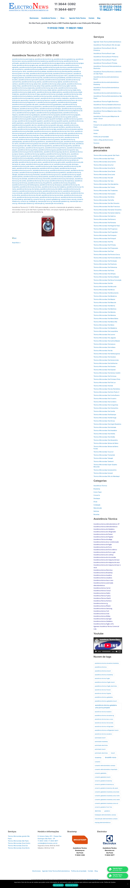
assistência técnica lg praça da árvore (56, 152)
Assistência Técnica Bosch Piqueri (105, 60)
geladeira (107, 811)
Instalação (97, 505)
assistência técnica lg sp (41, 170)
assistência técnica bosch (103, 671)
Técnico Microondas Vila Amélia (104, 434)
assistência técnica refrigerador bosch (106, 730)
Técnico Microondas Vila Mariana (105, 315)
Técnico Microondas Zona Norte (104, 168)
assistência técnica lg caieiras (32, 82)
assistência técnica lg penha (62, 146)
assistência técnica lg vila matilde (51, 189)
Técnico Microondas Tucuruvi (103, 452)
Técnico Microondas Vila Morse (104, 290)
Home (96, 133)
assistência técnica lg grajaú (67, 102)
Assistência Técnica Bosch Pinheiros (106, 57)
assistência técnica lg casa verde (46, 88)
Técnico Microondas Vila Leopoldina (106, 331)
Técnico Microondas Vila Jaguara (105, 338)
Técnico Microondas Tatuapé (103, 458)
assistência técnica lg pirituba (28, 150)
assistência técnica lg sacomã (66, 156)
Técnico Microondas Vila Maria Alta (105, 322)
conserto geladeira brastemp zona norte (107, 795)
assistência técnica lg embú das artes (65, 96)
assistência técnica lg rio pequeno (44, 156)
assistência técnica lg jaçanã (50, 115)
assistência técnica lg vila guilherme (40, 183)
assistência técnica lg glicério (47, 102)
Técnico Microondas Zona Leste (104, 174)
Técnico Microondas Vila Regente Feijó (107, 226)
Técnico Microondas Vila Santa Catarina (107, 213)
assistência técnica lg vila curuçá (38, 181)
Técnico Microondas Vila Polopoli (105, 238)
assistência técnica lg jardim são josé (63, 123)
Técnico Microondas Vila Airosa (104, 421)
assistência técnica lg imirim (29, 108)
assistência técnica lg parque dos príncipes (33, 143)
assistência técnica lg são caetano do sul (39, 164)
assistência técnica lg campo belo (30, 84)
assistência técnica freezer (103, 690)
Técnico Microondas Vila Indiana (104, 347)
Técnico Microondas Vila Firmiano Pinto (107, 379)
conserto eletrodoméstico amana (105, 765)
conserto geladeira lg (53, 199)
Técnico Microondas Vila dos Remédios (107, 389)
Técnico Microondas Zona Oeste (104, 171)
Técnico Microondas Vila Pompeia (105, 235)
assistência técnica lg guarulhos (31, 106)
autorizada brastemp (101, 741)
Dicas (95, 502)
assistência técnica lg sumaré (60, 170)
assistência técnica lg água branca (53, 63)
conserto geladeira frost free (103, 807)
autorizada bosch (100, 737)
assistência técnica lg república (35, 154)
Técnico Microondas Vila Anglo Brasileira (107, 424)
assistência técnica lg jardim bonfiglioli (50, 119)
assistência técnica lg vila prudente (58, 193)
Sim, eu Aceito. (58, 885)
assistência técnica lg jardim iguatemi (30, 121)
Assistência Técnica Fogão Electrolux (106, 101)
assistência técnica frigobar (103, 693)
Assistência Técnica (100, 486)
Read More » (16, 243)
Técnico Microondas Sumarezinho (105, 470)
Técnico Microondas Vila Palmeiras (105, 267)
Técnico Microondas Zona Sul (103, 165)
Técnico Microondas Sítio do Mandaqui (107, 476)
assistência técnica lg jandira (22, 117)
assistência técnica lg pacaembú (28, 139)
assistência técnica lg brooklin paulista (31, 80)
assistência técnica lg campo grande (54, 84)
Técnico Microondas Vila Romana (105, 222)
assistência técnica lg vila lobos (30, 187)
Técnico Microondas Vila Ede (103, 386)
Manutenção (98, 508)
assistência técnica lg (55, 61)
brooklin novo (110, 757)
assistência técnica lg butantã (55, 80)
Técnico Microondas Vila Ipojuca (104, 344)
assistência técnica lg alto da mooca (54, 67)
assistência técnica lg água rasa (27, 65)
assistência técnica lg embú (42, 96)
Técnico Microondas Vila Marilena (105, 309)
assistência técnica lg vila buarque (62, 179)
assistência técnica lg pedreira (42, 146)
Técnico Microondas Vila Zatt (103, 178)
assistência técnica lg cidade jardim (24, 92)
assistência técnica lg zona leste (52, 195)
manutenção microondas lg (54, 203)
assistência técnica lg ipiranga (72, 108)
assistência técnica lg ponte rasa (67, 150)
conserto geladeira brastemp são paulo (106, 788)
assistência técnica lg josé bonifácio (53, 127)
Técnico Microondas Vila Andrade (105, 427)
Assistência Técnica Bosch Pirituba (105, 63)
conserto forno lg (39, 199)
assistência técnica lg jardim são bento (37, 123)
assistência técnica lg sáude (49, 168)
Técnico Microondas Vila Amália (104, 437)
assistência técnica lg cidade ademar (44, 90)
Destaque (97, 498)
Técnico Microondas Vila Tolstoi (104, 187)
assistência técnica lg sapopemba (28, 168)
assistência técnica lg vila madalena (54, 187)
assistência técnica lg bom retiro (57, 76)
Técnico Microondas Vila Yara (103, 181)
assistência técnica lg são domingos (66, 164)
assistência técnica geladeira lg (64, 59)
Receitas (96, 514)
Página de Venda (92, 880)
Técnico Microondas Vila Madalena (105, 328)
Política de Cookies (71, 885)
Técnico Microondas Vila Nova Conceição (107, 280)
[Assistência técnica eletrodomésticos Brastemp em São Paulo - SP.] (80, 840)
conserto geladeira (100, 773)
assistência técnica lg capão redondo (63, 86)
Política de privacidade (101, 137)
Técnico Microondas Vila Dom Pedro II (106, 392)
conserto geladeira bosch (102, 777)
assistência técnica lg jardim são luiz (24, 125)
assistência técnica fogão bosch (105, 682)
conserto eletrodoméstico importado (106, 769)
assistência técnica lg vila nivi (52, 191)
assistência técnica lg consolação (51, 94)
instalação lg (33, 201)
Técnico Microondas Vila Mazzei (104, 299)
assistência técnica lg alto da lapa (30, 67)
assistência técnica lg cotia (73, 94)
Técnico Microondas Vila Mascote (105, 302)
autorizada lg (18, 199)
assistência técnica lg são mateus (23, 166)
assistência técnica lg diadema (22, 96)
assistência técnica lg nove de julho (52, 137)
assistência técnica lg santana (46, 160)
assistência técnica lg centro (21, 90)
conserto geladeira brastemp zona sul (106, 803)
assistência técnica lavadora (103, 711)
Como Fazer (98, 492)
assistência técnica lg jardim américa (65, 117)
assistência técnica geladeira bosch (106, 701)
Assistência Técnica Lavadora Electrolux (107, 108)
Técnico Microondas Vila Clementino (106, 408)
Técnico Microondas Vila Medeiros (105, 296)
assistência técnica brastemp (104, 674)
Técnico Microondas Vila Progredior (106, 232)
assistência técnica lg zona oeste (28, 197)
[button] (57, 18)
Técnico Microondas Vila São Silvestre (106, 203)
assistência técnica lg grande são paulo (25, 104)
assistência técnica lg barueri (63, 73)
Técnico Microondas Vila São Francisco (107, 206)
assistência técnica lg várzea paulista (35, 176)
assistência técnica (101, 667)
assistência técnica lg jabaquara (29, 115)
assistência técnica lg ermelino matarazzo (55, 98)
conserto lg (24, 201)
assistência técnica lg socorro (22, 170)
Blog (95, 122)
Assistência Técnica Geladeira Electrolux (107, 105)
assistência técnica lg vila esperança (61, 181)
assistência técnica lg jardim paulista (56, 121)
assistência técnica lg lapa (47, 129)
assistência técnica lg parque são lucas (62, 143)
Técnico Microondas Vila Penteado (105, 261)
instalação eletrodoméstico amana (105, 815)
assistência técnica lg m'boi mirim (63, 131)
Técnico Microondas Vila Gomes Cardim (107, 373)
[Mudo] (117, 651)
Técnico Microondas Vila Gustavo (105, 357)
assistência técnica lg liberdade (22, 131)
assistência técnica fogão (102, 678)
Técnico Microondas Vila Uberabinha (106, 184)
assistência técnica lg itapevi (26, 113)
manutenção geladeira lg (61, 201)
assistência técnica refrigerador (104, 726)
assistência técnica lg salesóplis (23, 158)
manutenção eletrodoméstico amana (106, 818)
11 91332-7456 (110, 7)
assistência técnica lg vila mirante (30, 191)
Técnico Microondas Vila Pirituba (105, 245)
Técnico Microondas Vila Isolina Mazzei (107, 341)
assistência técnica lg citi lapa (30, 94)
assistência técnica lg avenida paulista (60, 71)
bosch (113, 753)
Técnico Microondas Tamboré (104, 461)
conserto (97, 761)
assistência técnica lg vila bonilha (39, 179)
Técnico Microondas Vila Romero (105, 219)
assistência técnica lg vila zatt (31, 195)
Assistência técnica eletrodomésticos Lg (107, 93)
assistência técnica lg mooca (54, 135)
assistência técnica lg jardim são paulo (50, 125)
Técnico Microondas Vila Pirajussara (106, 248)
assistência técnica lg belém (35, 76)
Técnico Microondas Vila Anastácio (105, 430)
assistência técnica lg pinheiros (55, 148)
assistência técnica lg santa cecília (45, 158)
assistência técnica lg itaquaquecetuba (49, 113)
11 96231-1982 (110, 9)
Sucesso (96, 143)
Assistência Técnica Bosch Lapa (104, 53)
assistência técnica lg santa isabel (23, 160)
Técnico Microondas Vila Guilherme (105, 363)
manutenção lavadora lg (26, 203)
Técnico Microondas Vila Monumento (106, 293)
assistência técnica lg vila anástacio (61, 176)
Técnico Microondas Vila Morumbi (105, 286)
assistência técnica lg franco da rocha (68, 100)
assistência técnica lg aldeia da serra (51, 65)
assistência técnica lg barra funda (41, 73)
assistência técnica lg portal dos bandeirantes (27, 152)
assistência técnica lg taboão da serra (32, 172)
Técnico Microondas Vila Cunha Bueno (107, 395)
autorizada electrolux (101, 745)
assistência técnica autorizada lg (23, 59)
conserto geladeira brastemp (103, 781)
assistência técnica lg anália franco (36, 69)
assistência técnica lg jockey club (29, 127)
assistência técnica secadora (103, 734)
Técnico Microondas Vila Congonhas (106, 405)
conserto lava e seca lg (68, 199)
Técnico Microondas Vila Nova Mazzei (106, 277)
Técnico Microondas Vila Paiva (104, 270)
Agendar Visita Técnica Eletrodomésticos (107, 42)
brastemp (98, 757)
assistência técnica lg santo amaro (30, 162)
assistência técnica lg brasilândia (54, 77)
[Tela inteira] (120, 651)
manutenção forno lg (45, 201)
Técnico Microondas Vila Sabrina (105, 216)
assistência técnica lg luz (42, 131)
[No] (128, 884)
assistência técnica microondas (104, 723)
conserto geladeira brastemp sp (104, 784)
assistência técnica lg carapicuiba (23, 88)
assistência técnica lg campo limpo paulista (36, 86)
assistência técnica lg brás (33, 77)
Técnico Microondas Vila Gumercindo (106, 360)
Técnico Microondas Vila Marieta (104, 312)
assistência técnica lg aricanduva (59, 69)
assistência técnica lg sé (68, 168)
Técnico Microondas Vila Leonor (104, 334)
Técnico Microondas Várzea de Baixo (106, 443)
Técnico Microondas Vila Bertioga (105, 418)
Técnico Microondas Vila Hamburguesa (107, 354)
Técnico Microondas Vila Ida (103, 350)
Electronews (36, 871)
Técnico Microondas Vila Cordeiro (105, 402)
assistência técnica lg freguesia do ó (24, 102)
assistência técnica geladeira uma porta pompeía (106, 706)
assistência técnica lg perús (35, 148)
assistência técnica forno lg (44, 59)
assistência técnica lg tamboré (55, 172)
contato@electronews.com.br (47, 843)
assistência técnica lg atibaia (36, 71)
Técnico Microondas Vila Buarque (105, 414)
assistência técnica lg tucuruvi (50, 174)
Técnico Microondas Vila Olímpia (104, 274)
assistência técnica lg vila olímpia (34, 193)
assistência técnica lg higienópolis (53, 106)
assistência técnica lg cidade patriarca (49, 92)
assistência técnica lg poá (47, 150)
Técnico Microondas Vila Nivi (103, 283)
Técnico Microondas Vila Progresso (105, 229)
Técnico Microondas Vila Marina (104, 306)
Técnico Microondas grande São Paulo (106, 155)
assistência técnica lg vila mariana (28, 189)
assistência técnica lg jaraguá (42, 117)
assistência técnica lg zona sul (50, 197)
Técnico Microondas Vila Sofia (104, 200)
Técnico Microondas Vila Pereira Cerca (107, 254)
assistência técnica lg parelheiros (34, 141)
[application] (108, 645)
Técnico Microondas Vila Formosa (105, 376)
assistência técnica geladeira (104, 697)
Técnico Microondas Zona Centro (105, 162)
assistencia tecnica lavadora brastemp (107, 663)
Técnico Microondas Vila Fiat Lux (105, 382)
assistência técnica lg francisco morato (42, 100)
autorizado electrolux (101, 753)
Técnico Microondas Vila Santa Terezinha (107, 210)
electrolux (98, 811)
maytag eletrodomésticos (102, 822)
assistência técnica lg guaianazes (50, 104)
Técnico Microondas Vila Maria (104, 325)
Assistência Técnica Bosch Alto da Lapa (107, 45)
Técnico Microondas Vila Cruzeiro (105, 398)
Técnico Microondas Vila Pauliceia (105, 264)
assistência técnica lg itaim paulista (45, 110)
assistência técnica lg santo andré (54, 162)
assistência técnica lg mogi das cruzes (31, 135)
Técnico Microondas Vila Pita (103, 242)
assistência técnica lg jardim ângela (24, 119)
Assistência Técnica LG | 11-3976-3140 (35, 55)
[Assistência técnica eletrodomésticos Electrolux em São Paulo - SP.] (110, 840)
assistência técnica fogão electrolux (106, 686)
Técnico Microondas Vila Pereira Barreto (107, 258)
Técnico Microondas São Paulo (104, 158)
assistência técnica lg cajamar (52, 82)
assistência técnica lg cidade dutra (69, 90)
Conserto (97, 495)
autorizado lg (28, 199)
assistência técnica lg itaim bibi (22, 110)
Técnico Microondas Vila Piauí (104, 251)
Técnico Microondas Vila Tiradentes (106, 190)
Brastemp (97, 489)
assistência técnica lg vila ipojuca (51, 185)
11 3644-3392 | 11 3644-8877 (48, 841)
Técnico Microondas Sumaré (103, 473)
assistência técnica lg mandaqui (37, 133)
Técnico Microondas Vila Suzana (104, 194)
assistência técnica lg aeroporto (30, 63)
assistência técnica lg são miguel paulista (49, 166)
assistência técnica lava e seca (104, 719)
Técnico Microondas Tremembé (104, 455)
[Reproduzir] (96, 651)
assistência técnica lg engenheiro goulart (26, 98)
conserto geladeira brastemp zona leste (107, 792)
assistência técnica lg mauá (58, 133)
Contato (96, 130)
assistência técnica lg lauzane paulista (70, 129)
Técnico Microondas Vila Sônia (104, 197)
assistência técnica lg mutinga (29, 137)
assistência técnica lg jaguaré (70, 115)
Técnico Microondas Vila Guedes (105, 366)
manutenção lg (39, 203)
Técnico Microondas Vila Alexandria (106, 440)
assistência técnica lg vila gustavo (64, 183)
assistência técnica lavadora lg (37, 61)
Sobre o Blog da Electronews (103, 140)
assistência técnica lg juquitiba (27, 129)
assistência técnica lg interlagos (50, 108)
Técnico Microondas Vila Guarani (105, 370)
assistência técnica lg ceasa (67, 88)
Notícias (96, 511)
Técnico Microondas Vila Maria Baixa (106, 318)
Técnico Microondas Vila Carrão (104, 411)
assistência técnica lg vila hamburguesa (25, 185)
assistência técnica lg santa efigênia (70, 158)
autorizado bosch (100, 749)
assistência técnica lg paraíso (50, 139)
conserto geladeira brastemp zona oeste (107, 799)
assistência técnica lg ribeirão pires (58, 154)
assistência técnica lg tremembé (29, 174)
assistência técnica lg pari (54, 141)
